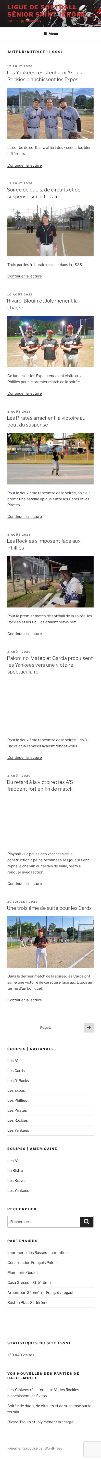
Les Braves (16, 1180)
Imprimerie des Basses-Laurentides (38, 1253)
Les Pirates (17, 1110)
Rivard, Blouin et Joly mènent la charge (40, 1422)
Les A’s (13, 1061)
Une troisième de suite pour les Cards (49, 908)
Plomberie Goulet (22, 1272)
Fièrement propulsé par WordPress (34, 1448)
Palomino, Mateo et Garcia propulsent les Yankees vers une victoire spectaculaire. (50, 665)
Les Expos (16, 1090)
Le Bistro (15, 1170)
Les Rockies (17, 1120)
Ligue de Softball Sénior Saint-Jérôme (47, 11)
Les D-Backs (18, 1081)
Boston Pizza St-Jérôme (28, 1302)
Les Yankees (18, 1130)
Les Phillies (17, 1100)
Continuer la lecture (24, 165)
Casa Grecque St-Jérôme (29, 1282)
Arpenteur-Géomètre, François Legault (41, 1292)
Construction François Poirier (32, 1263)
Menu (53, 34)
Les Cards (16, 1071)
